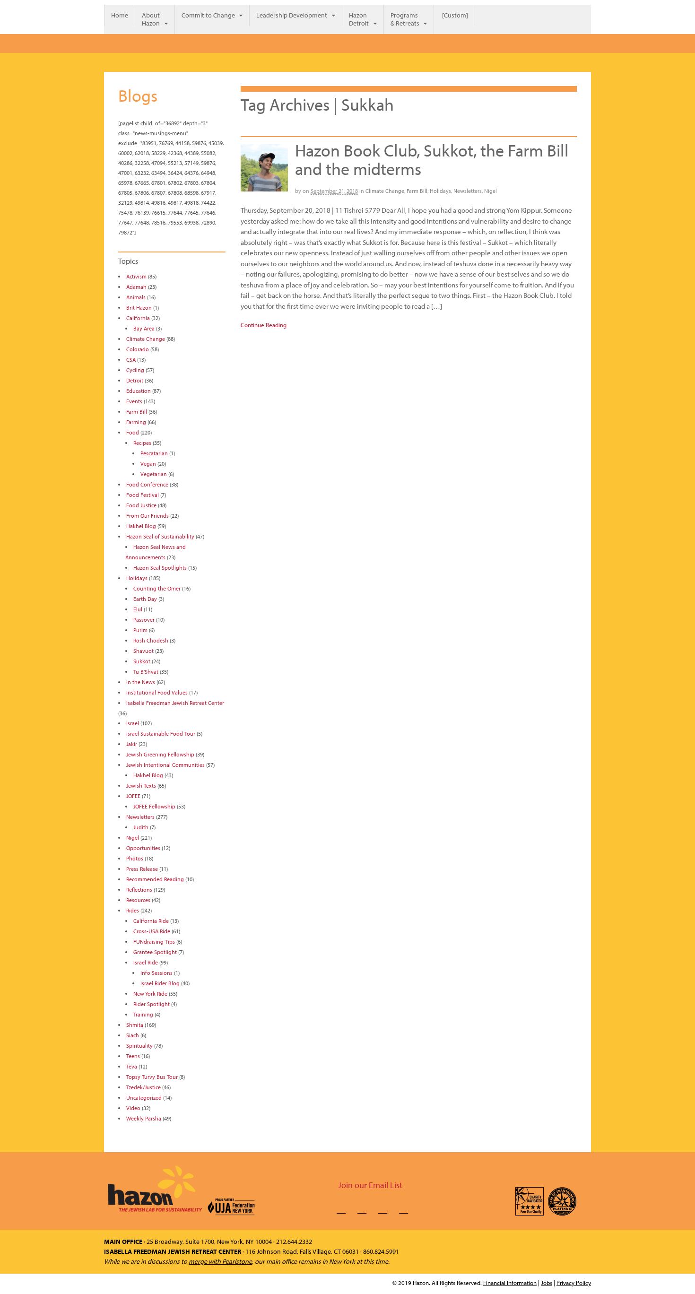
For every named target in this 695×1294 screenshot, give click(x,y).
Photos (134, 858)
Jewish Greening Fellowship (160, 754)
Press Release (142, 868)
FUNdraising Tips (154, 941)
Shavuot (143, 650)
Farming (136, 422)
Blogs (137, 95)
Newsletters (467, 190)
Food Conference (147, 484)
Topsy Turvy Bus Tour (152, 1076)
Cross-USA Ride (151, 931)
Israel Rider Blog (160, 983)
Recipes (142, 442)
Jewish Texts (141, 785)
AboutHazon (151, 19)
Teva (131, 1066)
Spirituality (139, 1045)
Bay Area (144, 328)
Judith (140, 827)
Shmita (134, 1024)
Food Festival (142, 494)
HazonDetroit (359, 19)
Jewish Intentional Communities (165, 764)
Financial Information (510, 1282)
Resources (138, 899)
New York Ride (150, 993)
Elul (137, 609)
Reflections (139, 889)
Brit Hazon (139, 307)
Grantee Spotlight (155, 951)
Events (134, 401)
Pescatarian (154, 453)
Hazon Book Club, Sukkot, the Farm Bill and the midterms (432, 159)
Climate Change (384, 190)
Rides (132, 910)
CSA (131, 359)
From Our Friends (147, 515)
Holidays (440, 190)
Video (133, 1108)
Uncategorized (144, 1097)
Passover (144, 619)
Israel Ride (145, 962)
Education (138, 390)
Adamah (136, 286)
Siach (132, 1035)
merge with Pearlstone (220, 1261)
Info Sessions (156, 972)
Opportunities (143, 847)
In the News (140, 682)
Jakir (131, 743)
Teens (133, 1056)
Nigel (490, 190)
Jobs (546, 1282)
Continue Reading (264, 325)
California (138, 317)
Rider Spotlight (151, 1003)
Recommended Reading (155, 879)
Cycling (135, 369)
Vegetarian (153, 474)
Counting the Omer (157, 588)
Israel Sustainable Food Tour (160, 733)
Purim (140, 630)
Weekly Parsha (143, 1118)
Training (143, 1014)
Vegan (148, 463)
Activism (136, 276)
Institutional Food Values (157, 692)
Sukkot (141, 661)
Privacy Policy (573, 1282)
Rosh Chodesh (150, 640)
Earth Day (145, 598)
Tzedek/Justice (143, 1087)
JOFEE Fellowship (154, 806)
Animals (136, 297)
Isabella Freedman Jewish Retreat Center (175, 702)
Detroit (134, 380)
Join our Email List (370, 1185)
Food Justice (141, 505)
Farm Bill (417, 190)
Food (132, 432)
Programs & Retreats (405, 19)
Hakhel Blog (141, 526)
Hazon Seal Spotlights (160, 567)
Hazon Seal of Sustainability (160, 536)
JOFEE (133, 795)
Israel (132, 723)
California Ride (151, 920)
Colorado (137, 349)
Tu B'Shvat (145, 671)
